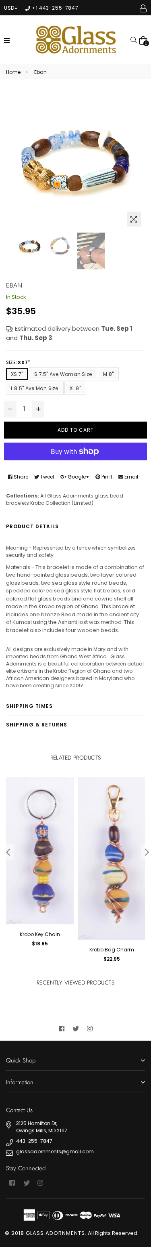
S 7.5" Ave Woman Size (63, 374)
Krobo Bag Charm (111, 949)
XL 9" (75, 388)
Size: (18, 362)
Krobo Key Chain (40, 934)
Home (13, 72)
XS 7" (17, 374)
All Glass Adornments (66, 495)
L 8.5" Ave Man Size (34, 388)
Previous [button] (8, 852)
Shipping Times (29, 706)
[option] (29, 246)
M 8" (108, 374)
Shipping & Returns (36, 724)
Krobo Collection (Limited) (61, 503)
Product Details (32, 526)
